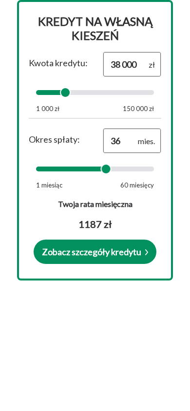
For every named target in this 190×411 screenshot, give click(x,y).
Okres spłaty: (54, 139)
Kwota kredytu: (58, 62)
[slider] (65, 92)
